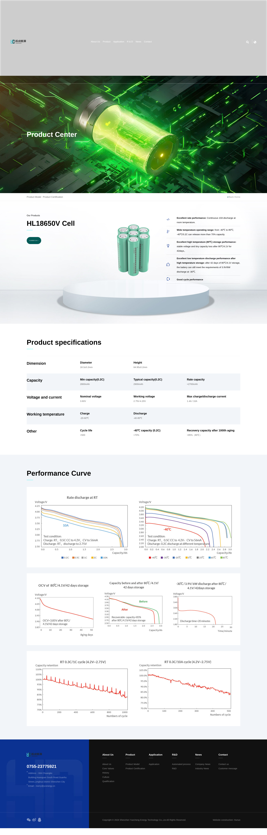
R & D (130, 41)
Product (106, 41)
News (138, 41)
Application (118, 41)
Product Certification (53, 197)
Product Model (34, 197)
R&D (174, 754)
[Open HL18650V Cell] (37, 240)
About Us (95, 41)
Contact (148, 41)
